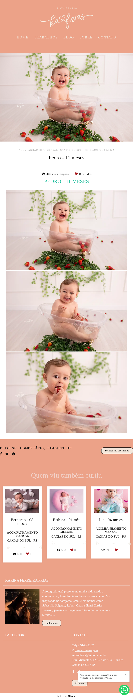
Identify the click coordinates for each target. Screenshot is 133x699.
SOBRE (86, 37)
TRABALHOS (46, 37)
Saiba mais (51, 623)
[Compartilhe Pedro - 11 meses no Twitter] (6, 454)
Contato (79, 683)
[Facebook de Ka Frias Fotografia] (73, 671)
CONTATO (107, 37)
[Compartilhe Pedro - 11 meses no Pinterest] (13, 454)
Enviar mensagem (86, 650)
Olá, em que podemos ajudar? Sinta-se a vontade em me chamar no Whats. (98, 676)
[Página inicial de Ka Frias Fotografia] (66, 16)
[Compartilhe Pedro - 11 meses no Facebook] (1, 454)
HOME (22, 37)
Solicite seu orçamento (117, 450)
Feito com (66, 696)
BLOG (68, 37)
